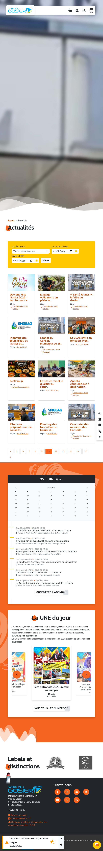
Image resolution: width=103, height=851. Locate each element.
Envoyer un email (18, 815)
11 (56, 451)
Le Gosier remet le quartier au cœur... (51, 384)
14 (78, 451)
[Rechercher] (84, 10)
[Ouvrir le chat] (97, 845)
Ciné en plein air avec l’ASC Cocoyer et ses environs (42, 541)
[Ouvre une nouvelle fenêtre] (58, 792)
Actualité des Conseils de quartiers (82, 437)
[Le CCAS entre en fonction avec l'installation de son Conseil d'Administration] (81, 325)
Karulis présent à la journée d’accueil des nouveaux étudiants (46, 551)
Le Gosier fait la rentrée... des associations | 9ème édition (44, 583)
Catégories (18, 247)
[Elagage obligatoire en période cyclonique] (51, 282)
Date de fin (18, 256)
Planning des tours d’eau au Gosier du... (19, 341)
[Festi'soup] (21, 369)
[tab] (17, 674)
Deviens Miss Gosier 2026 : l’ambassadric (19, 297)
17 (86, 451)
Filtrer (46, 260)
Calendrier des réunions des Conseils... (79, 427)
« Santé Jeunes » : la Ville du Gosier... (81, 297)
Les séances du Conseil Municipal (51, 351)
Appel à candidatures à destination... (79, 384)
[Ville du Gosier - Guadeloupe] (25, 789)
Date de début (60, 247)
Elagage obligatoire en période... (49, 297)
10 (49, 451)
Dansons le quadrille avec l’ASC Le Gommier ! (39, 572)
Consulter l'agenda (50, 592)
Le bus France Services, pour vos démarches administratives (46, 562)
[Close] (61, 839)
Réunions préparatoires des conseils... (21, 427)
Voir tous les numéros (51, 708)
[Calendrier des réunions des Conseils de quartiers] (81, 412)
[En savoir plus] (61, 845)
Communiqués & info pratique (20, 307)
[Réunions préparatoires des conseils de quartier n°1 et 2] (21, 412)
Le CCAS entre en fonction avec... (81, 339)
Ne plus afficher (16, 846)
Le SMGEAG (22, 347)
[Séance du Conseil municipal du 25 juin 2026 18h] (51, 325)
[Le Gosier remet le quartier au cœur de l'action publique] (51, 369)
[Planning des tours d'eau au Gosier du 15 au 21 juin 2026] (51, 412)
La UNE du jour (83, 344)
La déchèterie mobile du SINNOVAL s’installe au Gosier (43, 530)
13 (71, 451)
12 (63, 451)
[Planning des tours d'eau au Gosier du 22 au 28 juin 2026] (21, 325)
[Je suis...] (70, 10)
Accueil (11, 220)
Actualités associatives (21, 387)
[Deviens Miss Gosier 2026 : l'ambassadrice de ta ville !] (21, 282)
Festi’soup (16, 381)
